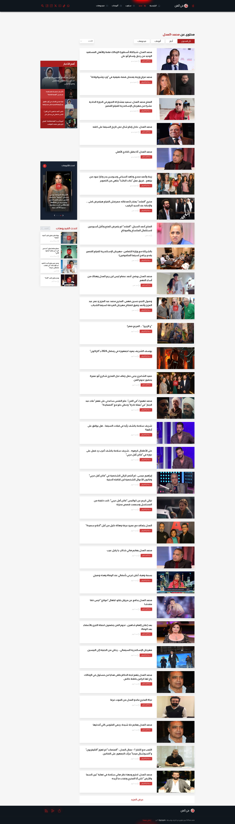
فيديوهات (100, 6)
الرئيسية (153, 6)
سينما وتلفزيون (146, 82)
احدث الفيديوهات (60, 228)
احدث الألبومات (68, 165)
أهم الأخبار (69, 63)
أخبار (171, 41)
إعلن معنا (147, 820)
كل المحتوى (186, 41)
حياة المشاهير (146, 61)
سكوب (128, 6)
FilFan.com (190, 820)
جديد (141, 6)
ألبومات (115, 6)
